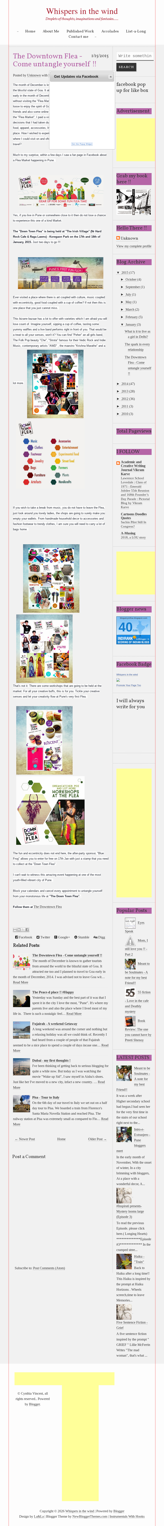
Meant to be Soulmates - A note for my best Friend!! (137, 973)
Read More (20, 982)
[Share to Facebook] (27, 929)
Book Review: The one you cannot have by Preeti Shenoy (138, 1030)
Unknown (34, 75)
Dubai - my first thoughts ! (51, 1060)
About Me (51, 31)
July (129, 294)
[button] (110, 76)
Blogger (34, 1404)
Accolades (110, 31)
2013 (125, 391)
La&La (39, 1516)
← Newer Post (25, 1139)
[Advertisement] (140, 139)
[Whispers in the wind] (118, 680)
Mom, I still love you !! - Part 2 (136, 947)
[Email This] (15, 929)
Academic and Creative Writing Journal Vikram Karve (133, 468)
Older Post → (97, 1139)
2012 (125, 399)
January (131, 324)
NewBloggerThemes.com (89, 1516)
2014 (125, 384)
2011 (125, 406)
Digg (101, 937)
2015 (125, 272)
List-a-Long (136, 31)
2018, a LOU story (133, 537)
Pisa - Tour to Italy (45, 1097)
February (132, 317)
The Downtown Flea (48, 907)
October (131, 279)
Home (30, 31)
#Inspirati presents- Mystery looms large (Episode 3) (130, 1211)
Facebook (25, 937)
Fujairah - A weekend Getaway (54, 1024)
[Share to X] (23, 929)
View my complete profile (133, 246)
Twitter (45, 937)
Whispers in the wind (82, 10)
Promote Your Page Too (128, 685)
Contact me (78, 37)
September (133, 287)
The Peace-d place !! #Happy (53, 992)
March (130, 309)
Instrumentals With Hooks (127, 1516)
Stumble (83, 937)
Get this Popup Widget (82, 144)
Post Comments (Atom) (49, 1268)
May (129, 302)
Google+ (63, 937)
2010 (125, 414)
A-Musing (128, 533)
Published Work (80, 31)
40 (126, 627)
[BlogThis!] (19, 929)
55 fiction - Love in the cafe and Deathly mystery (138, 1001)
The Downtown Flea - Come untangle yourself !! (55, 60)
